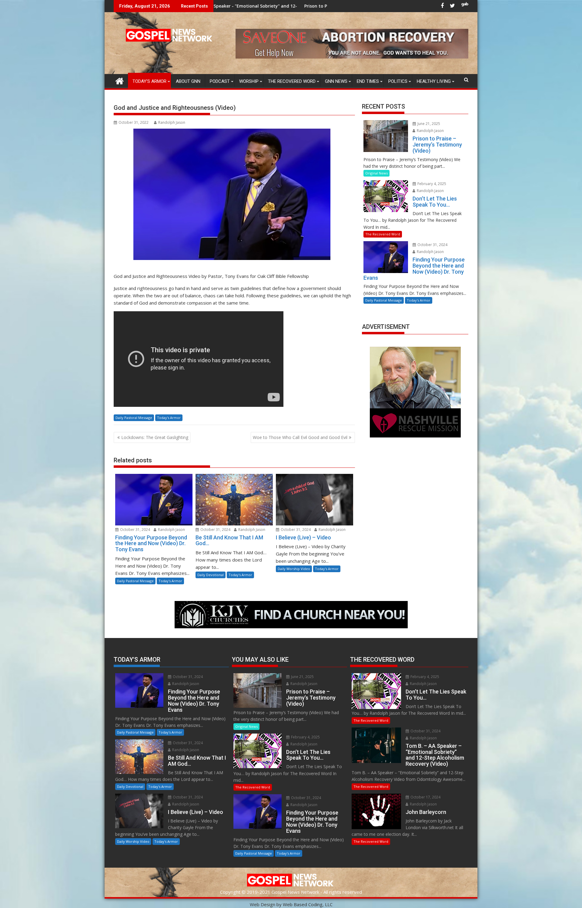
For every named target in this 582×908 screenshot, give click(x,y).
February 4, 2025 (431, 183)
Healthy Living (434, 81)
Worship (249, 81)
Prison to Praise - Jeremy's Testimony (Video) (278, 6)
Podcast (220, 81)
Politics (397, 81)
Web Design (262, 904)
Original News (376, 173)
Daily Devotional (210, 574)
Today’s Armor (149, 81)
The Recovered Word (292, 81)
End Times (368, 81)
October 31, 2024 (134, 529)
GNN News (336, 81)
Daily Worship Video (294, 568)
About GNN (188, 81)
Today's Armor (169, 417)
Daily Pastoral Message (133, 417)
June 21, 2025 (428, 123)
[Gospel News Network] (120, 80)
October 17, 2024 (425, 797)
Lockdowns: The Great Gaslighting (154, 437)
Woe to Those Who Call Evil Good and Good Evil (300, 437)
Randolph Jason (171, 122)
